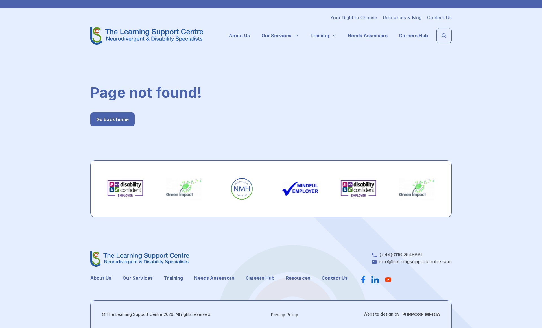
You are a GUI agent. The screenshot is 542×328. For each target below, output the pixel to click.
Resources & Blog (402, 17)
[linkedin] (375, 279)
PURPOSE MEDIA (421, 314)
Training (319, 35)
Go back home (112, 119)
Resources (298, 278)
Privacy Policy (284, 314)
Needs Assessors (368, 35)
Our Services (276, 35)
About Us (239, 35)
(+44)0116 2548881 (401, 254)
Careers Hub (413, 35)
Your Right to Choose (353, 17)
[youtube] (388, 279)
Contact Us (439, 17)
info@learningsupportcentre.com (415, 261)
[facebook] (365, 279)
